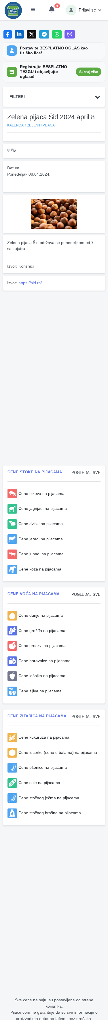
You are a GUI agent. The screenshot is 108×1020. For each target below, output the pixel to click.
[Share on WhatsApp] (57, 34)
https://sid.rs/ (30, 283)
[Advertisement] (54, 333)
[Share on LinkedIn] (19, 34)
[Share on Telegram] (44, 34)
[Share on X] (31, 34)
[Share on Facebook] (7, 34)
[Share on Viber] (70, 34)
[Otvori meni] (33, 10)
